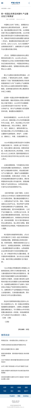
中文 (19, 396)
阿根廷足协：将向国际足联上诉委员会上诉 (14, 340)
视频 (26, 387)
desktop (26, 396)
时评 (4, 387)
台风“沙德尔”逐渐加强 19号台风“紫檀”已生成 (14, 366)
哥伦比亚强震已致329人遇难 (10, 349)
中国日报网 (3, 8)
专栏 (4, 391)
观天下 (26, 391)
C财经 (8, 8)
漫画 (19, 391)
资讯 (12, 387)
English (12, 396)
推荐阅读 (5, 335)
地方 (12, 391)
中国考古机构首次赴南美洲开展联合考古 (13, 345)
